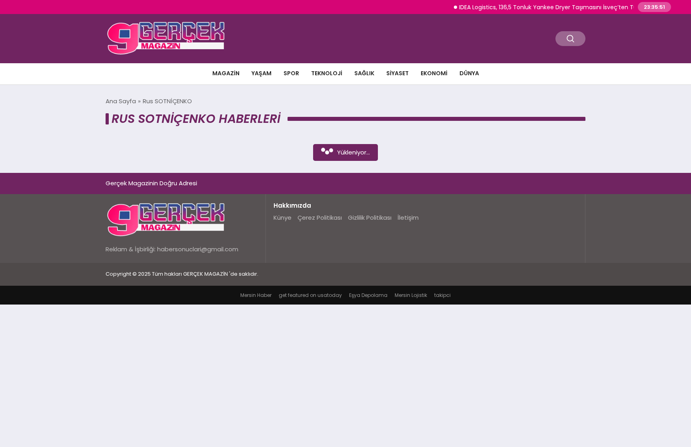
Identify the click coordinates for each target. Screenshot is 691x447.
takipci (442, 295)
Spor (291, 73)
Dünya (469, 73)
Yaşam (262, 73)
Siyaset (397, 73)
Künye (283, 217)
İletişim (408, 217)
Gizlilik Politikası (369, 217)
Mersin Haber (256, 295)
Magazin (226, 73)
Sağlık (364, 73)
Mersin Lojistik (411, 295)
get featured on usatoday (310, 295)
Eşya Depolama (368, 295)
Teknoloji (326, 73)
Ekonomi (434, 73)
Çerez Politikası (320, 217)
